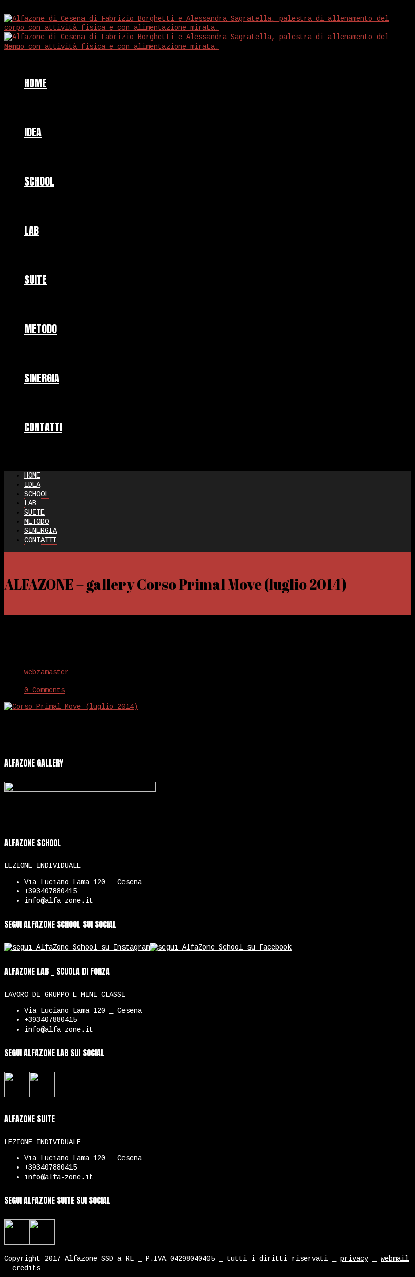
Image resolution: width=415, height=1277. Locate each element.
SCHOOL (39, 181)
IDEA (33, 132)
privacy (354, 1259)
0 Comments (44, 690)
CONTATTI (43, 427)
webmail (395, 1259)
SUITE (35, 279)
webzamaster (46, 672)
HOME (35, 83)
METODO (40, 329)
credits (26, 1268)
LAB (31, 230)
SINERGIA (41, 378)
